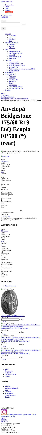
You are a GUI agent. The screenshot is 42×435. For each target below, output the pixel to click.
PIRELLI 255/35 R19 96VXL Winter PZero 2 (15, 328)
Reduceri (9, 12)
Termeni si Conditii (11, 374)
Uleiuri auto (12, 76)
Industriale (12, 48)
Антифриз (12, 78)
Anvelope (8, 34)
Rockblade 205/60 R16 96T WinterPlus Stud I (15, 353)
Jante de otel (12, 58)
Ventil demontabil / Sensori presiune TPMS (22, 69)
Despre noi (8, 373)
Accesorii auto (13, 79)
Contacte (7, 10)
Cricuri (11, 83)
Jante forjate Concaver (15, 53)
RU (3, 21)
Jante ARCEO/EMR (15, 56)
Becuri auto (12, 81)
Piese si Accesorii (10, 74)
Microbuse (12, 39)
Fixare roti (8, 60)
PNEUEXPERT (4, 419)
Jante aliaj (12, 55)
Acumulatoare (9, 72)
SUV (10, 37)
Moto (10, 41)
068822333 (4, 17)
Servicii (7, 7)
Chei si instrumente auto (16, 88)
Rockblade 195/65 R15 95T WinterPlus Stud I (15, 341)
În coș (4, 321)
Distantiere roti (13, 67)
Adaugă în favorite (7, 213)
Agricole (11, 46)
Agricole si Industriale (11, 42)
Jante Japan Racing (14, 51)
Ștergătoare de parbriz (15, 86)
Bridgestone (4, 161)
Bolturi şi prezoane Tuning (17, 65)
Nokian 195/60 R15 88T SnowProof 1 (13, 316)
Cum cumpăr (9, 371)
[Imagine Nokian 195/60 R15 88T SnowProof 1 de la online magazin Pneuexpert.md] (9, 314)
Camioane (12, 44)
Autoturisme (12, 35)
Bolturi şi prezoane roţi (16, 64)
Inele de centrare (14, 71)
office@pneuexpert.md (10, 424)
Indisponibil (7, 216)
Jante (6, 49)
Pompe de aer (13, 85)
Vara (2, 172)
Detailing (7, 90)
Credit (6, 8)
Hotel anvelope (9, 5)
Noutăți (7, 369)
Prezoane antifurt (14, 62)
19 (1, 175)
